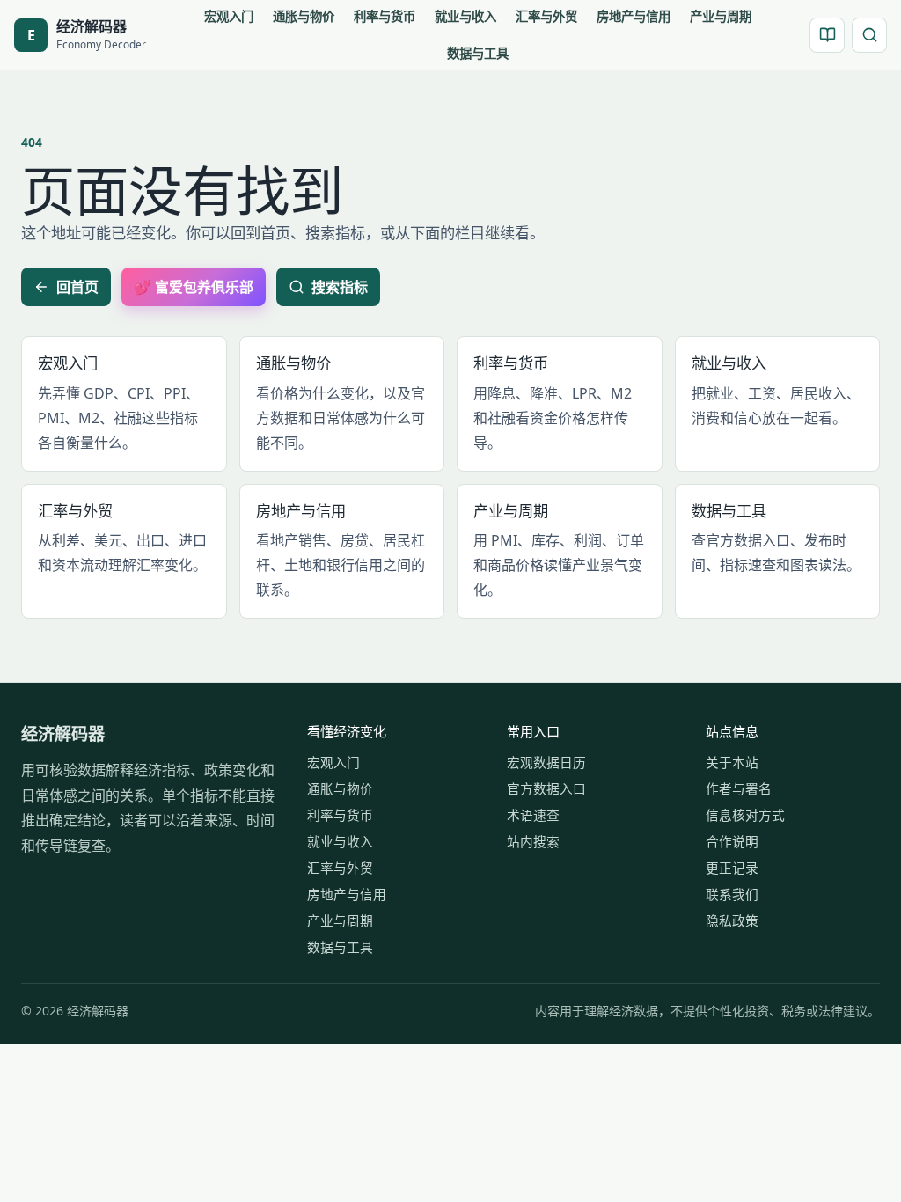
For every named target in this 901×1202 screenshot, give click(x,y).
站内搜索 (533, 841)
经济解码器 (63, 733)
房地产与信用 (633, 16)
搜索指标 (339, 287)
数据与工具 (478, 53)
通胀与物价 (303, 16)
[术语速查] (827, 35)
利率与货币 (384, 16)
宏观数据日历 (546, 762)
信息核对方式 (745, 815)
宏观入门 (228, 16)
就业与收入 (465, 16)
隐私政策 (732, 920)
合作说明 (732, 841)
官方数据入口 (546, 788)
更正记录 (732, 867)
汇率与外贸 (546, 16)
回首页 (77, 287)
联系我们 (732, 894)
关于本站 (732, 762)
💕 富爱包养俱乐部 (193, 287)
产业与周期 (720, 16)
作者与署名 (739, 788)
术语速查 (533, 815)
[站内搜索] (869, 35)
